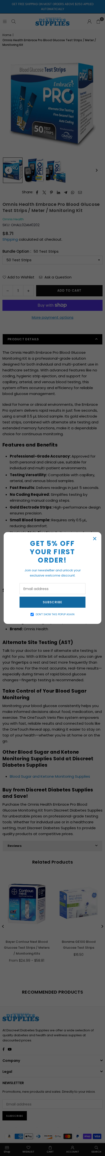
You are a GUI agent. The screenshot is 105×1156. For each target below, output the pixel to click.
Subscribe (52, 602)
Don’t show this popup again (55, 614)
